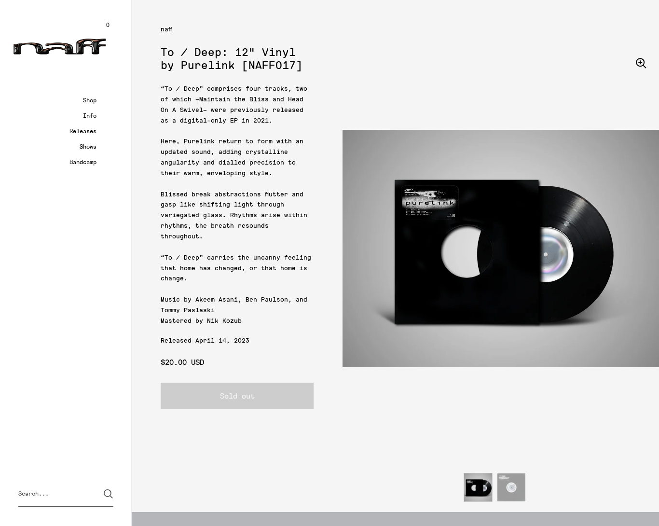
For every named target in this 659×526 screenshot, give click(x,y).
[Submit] (108, 494)
